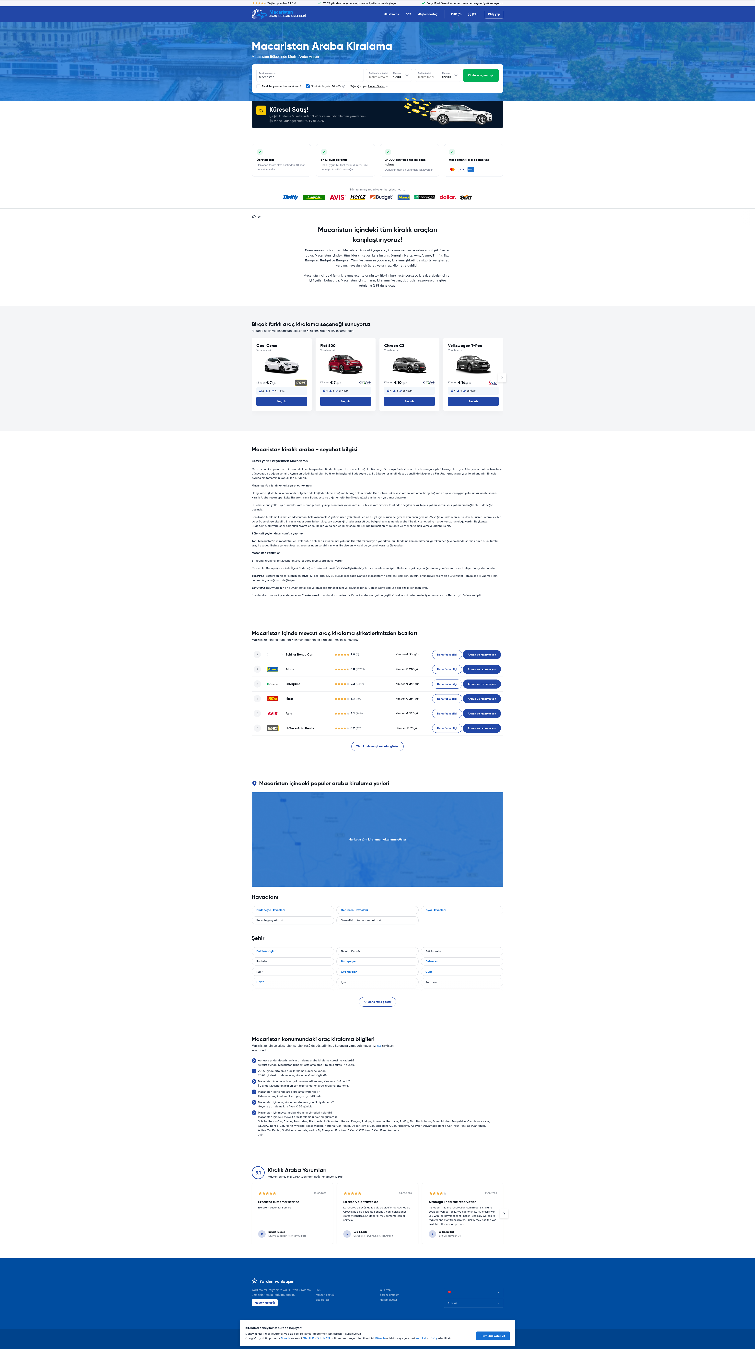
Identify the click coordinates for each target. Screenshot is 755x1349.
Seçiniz (281, 401)
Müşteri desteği (427, 14)
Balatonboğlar (265, 951)
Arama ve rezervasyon (482, 655)
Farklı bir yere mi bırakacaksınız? (281, 86)
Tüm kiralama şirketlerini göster (377, 746)
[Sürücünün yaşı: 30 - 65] (308, 86)
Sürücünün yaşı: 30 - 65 (326, 86)
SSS (408, 14)
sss (379, 1046)
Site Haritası (323, 1299)
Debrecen (431, 961)
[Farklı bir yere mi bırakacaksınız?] (258, 86)
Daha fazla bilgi (447, 655)
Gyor (428, 972)
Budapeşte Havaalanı (270, 910)
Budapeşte (348, 961)
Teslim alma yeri (267, 73)
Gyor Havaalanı (435, 910)
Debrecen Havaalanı (354, 910)
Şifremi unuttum (389, 1295)
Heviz (260, 982)
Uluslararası (392, 14)
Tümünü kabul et (493, 1336)
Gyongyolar (349, 972)
